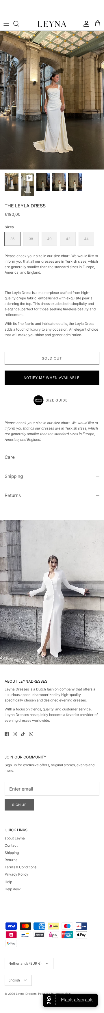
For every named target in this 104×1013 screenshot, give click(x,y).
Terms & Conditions (20, 867)
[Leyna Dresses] (52, 23)
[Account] (85, 23)
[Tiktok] (23, 734)
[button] (52, 400)
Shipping (14, 476)
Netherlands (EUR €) (25, 963)
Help (8, 882)
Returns (13, 495)
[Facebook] (7, 734)
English (14, 980)
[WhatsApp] (31, 734)
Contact (11, 845)
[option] (52, 100)
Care (10, 457)
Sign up (19, 805)
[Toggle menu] (6, 23)
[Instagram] (15, 734)
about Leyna (15, 838)
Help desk (13, 889)
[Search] (19, 23)
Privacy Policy (16, 874)
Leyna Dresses (26, 993)
